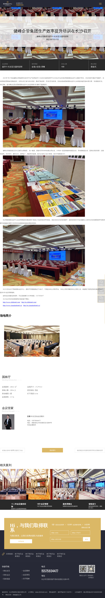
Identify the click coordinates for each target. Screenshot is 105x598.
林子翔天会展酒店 (19, 555)
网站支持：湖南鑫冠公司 (13, 595)
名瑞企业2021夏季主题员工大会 (12, 450)
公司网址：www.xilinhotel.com (37, 592)
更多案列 (52, 450)
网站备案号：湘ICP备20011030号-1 (61, 592)
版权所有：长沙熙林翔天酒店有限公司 (14, 592)
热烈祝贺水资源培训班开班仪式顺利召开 (90, 450)
